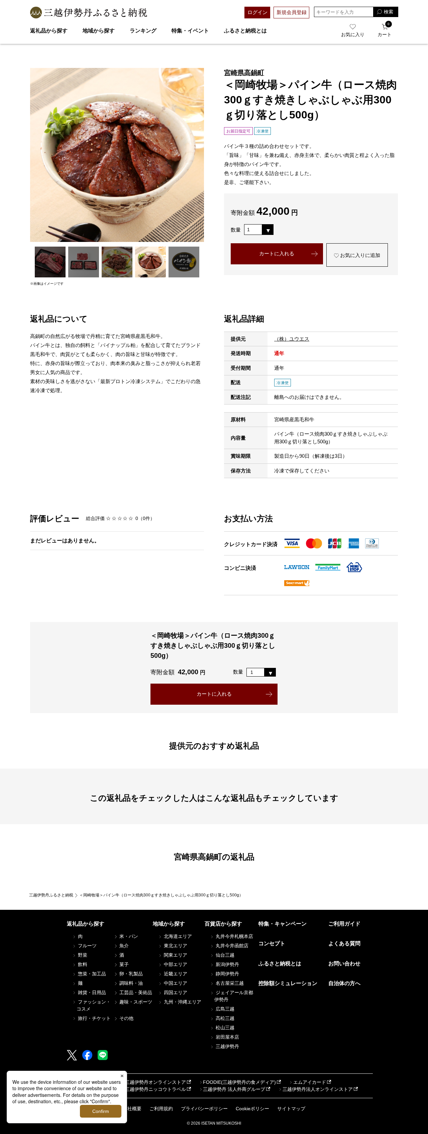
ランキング (143, 30)
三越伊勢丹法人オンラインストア (318, 1089)
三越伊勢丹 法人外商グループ (234, 1089)
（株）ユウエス (291, 339)
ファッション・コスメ (94, 1005)
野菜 (82, 955)
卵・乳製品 (130, 973)
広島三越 (224, 1009)
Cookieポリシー (252, 1108)
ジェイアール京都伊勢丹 (233, 996)
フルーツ (87, 945)
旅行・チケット (94, 1018)
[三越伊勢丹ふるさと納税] (88, 12)
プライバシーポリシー (204, 1108)
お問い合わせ (344, 963)
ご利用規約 (161, 1108)
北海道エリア (177, 936)
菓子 (123, 964)
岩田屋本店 (226, 1037)
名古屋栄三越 (229, 983)
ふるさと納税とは (245, 30)
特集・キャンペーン (282, 924)
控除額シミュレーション (287, 983)
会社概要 (132, 1108)
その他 (125, 1018)
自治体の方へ (344, 983)
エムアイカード (309, 1082)
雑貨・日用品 (91, 992)
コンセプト (271, 943)
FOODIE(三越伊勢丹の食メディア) (239, 1082)
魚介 (123, 945)
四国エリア (175, 992)
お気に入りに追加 (359, 255)
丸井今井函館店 (231, 945)
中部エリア (175, 964)
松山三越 (224, 1027)
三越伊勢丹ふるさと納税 (51, 895)
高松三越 (224, 1018)
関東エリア (175, 955)
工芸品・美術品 (135, 992)
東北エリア (175, 945)
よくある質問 (344, 943)
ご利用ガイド (344, 924)
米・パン (128, 936)
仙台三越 (224, 955)
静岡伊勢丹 (226, 973)
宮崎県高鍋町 (244, 72)
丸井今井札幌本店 (233, 936)
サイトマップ (291, 1108)
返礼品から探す (49, 30)
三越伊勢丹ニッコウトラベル (155, 1089)
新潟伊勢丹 (226, 964)
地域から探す (99, 30)
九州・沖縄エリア (182, 1002)
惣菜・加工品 (91, 973)
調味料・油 (130, 983)
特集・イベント (190, 30)
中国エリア (175, 983)
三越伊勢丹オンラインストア (155, 1082)
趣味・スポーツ (135, 1002)
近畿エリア (175, 973)
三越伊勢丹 (226, 1046)
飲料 (82, 964)
